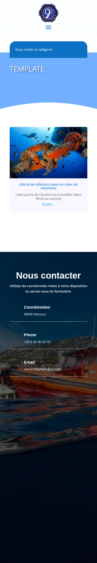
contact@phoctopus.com (42, 369)
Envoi (48, 527)
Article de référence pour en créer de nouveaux (48, 186)
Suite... (48, 204)
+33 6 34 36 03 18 (37, 342)
